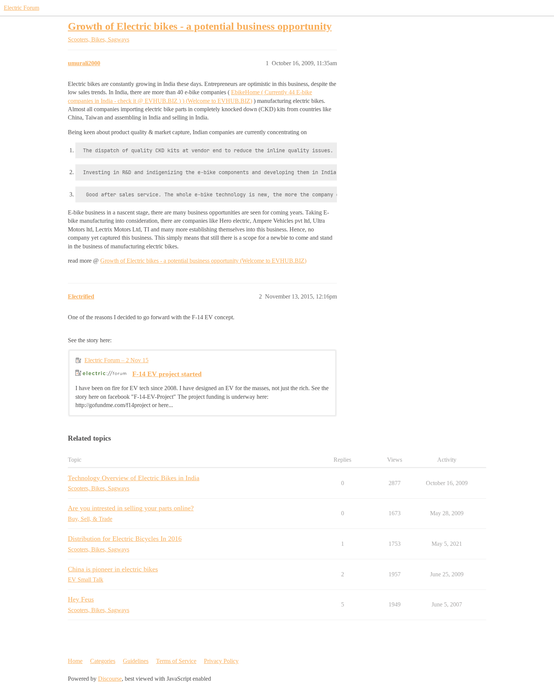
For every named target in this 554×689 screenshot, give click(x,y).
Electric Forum (21, 8)
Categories (102, 661)
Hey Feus (81, 599)
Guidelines (135, 661)
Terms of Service (176, 661)
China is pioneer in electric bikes (113, 569)
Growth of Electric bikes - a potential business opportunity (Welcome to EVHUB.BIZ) (203, 260)
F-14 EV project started (167, 374)
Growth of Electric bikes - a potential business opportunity (200, 26)
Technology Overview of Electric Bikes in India (133, 478)
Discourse (110, 678)
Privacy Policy (221, 661)
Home (75, 661)
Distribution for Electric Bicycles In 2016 (125, 538)
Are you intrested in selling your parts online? (131, 508)
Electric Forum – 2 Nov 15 (116, 360)
